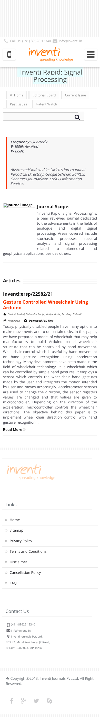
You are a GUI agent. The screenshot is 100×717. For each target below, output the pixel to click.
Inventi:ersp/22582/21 (28, 294)
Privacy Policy (21, 541)
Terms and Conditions (28, 551)
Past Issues (18, 104)
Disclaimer (18, 562)
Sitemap (16, 530)
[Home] (30, 480)
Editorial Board (44, 95)
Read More (13, 429)
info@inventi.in (70, 41)
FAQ (13, 583)
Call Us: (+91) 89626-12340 (30, 41)
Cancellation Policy (25, 572)
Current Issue (75, 95)
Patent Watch (46, 104)
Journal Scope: (53, 207)
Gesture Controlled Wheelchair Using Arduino (45, 305)
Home (19, 95)
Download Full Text (41, 320)
